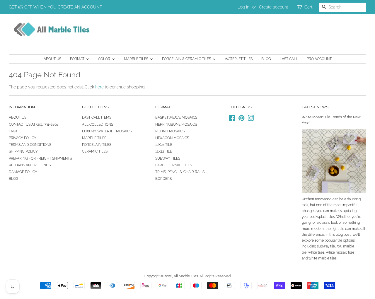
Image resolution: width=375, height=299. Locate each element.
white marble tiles (322, 258)
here (99, 87)
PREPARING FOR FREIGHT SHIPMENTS (40, 158)
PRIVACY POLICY (22, 138)
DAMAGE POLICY (23, 172)
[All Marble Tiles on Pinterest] (241, 119)
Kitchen (308, 199)
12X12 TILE (163, 151)
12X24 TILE (163, 145)
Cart (308, 7)
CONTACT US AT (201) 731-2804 (33, 124)
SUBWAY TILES (167, 158)
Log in (243, 7)
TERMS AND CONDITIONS (30, 145)
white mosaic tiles (340, 252)
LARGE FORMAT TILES (173, 165)
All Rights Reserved (215, 276)
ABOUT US (17, 117)
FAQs (13, 131)
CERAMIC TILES (95, 151)
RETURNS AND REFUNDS (30, 165)
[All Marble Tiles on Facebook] (232, 119)
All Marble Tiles (186, 276)
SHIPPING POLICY (23, 151)
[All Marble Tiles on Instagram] (251, 119)
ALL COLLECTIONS (97, 124)
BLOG (13, 179)
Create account (273, 7)
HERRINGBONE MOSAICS (176, 124)
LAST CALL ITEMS (96, 117)
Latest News (315, 107)
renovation (323, 199)
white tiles (316, 252)
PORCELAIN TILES (96, 145)
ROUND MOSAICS (170, 131)
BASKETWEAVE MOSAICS (176, 117)
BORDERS (163, 179)
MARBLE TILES (94, 138)
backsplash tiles (322, 217)
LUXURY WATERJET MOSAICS (107, 131)
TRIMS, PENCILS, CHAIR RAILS (179, 172)
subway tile (326, 246)
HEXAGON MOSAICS (172, 138)
